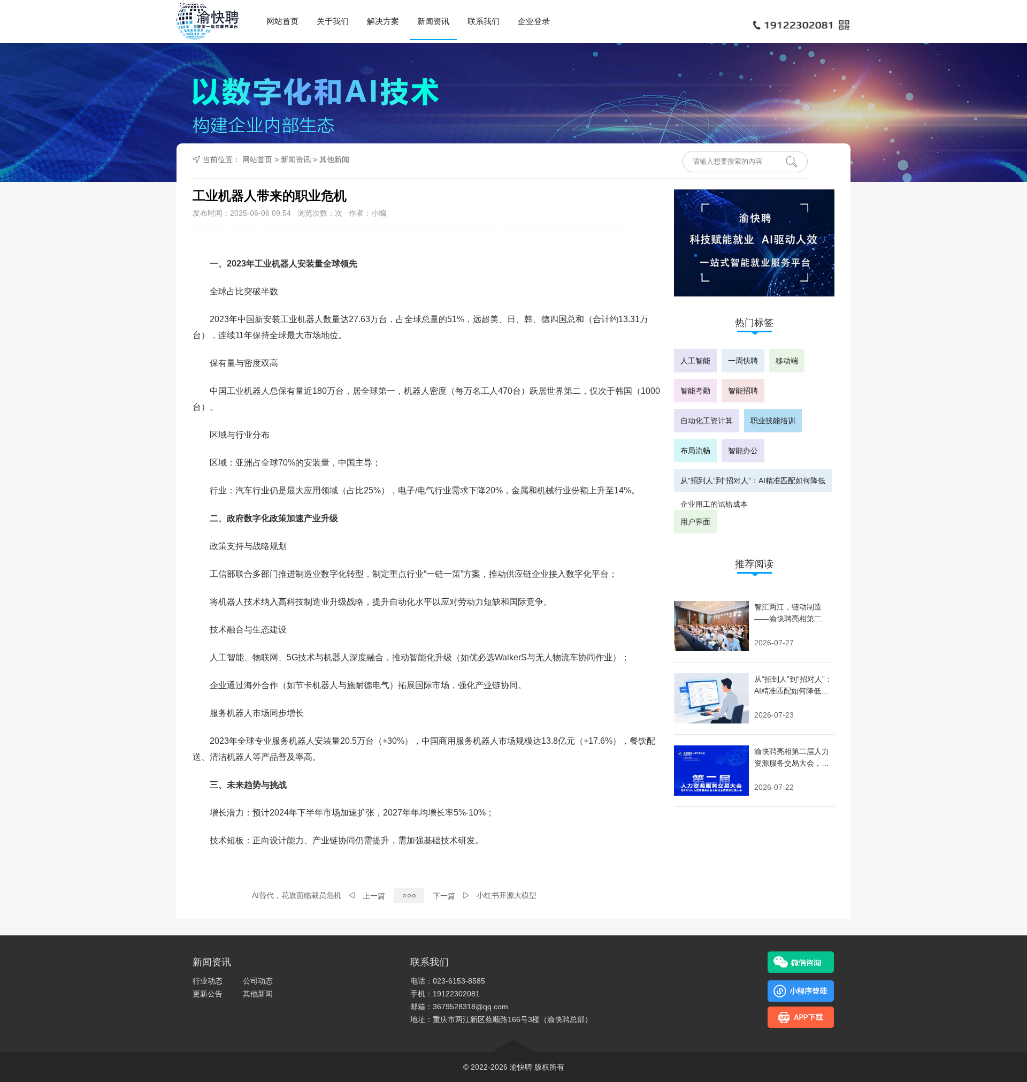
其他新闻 (334, 159)
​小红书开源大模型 (507, 895)
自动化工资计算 (706, 420)
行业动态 (208, 981)
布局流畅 (695, 450)
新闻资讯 (433, 21)
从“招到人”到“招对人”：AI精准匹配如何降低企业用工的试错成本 (752, 484)
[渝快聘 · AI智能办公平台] (208, 21)
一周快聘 (743, 360)
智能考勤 (695, 390)
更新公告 (208, 993)
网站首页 (282, 21)
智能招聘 (743, 390)
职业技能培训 (772, 420)
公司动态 (258, 981)
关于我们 (333, 21)
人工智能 (695, 360)
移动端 (787, 360)
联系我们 (483, 21)
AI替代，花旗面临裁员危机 (296, 895)
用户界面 (695, 521)
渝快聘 (521, 1067)
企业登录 (534, 21)
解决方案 (383, 21)
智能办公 (743, 450)
